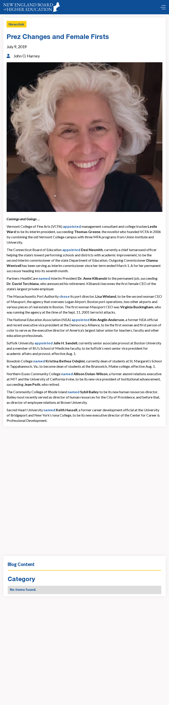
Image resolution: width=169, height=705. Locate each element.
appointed (72, 226)
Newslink (16, 24)
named (44, 278)
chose (64, 296)
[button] (162, 7)
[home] (31, 7)
